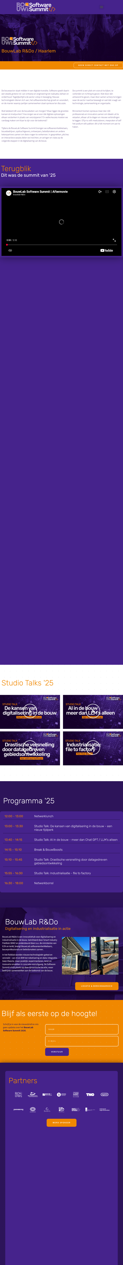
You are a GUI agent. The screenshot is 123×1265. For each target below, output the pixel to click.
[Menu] (101, 7)
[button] (30, 712)
